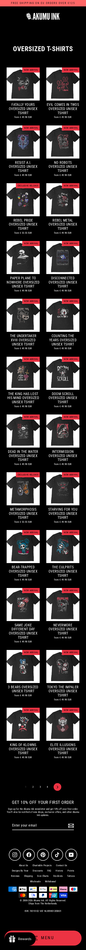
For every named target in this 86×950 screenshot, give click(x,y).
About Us (23, 865)
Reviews (15, 876)
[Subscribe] (70, 825)
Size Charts (43, 876)
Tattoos (71, 876)
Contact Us (61, 865)
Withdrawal (50, 881)
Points (70, 870)
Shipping (28, 876)
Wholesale (35, 881)
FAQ (49, 870)
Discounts (38, 870)
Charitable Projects (42, 865)
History (59, 870)
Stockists (58, 876)
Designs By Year (20, 870)
